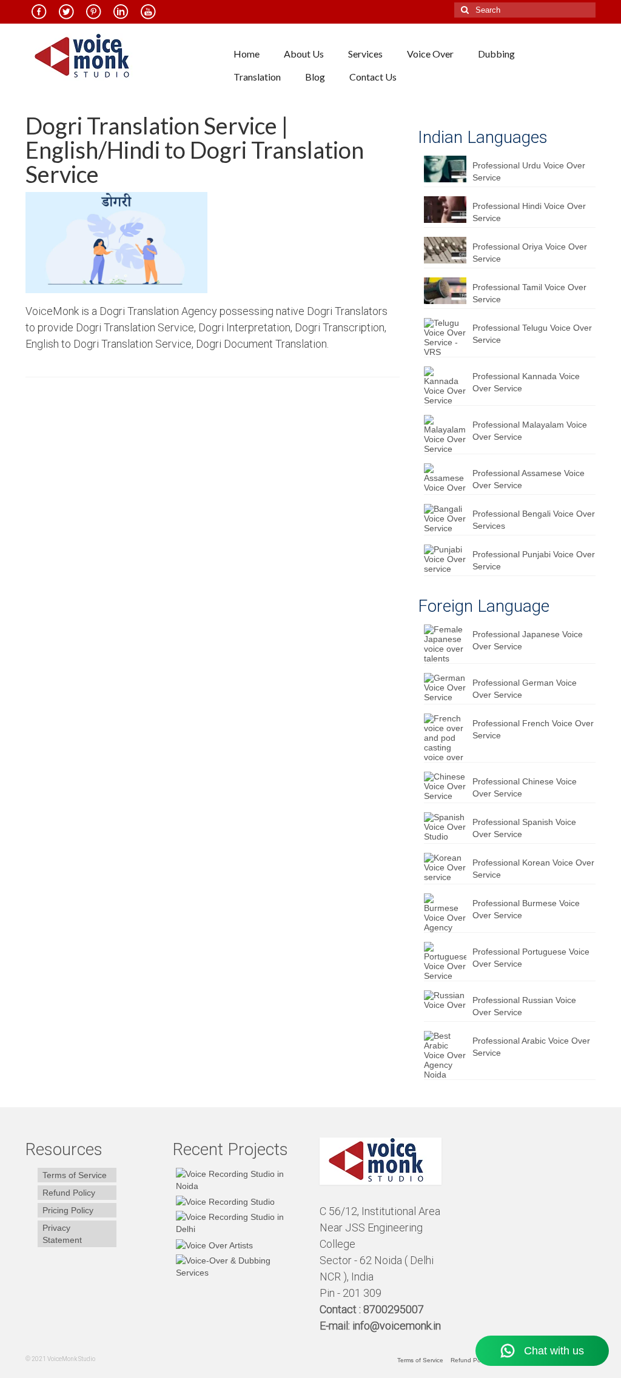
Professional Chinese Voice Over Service (524, 787)
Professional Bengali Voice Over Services (533, 520)
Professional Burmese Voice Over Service (526, 909)
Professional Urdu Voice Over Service (528, 171)
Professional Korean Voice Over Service (533, 868)
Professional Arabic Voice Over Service (531, 1047)
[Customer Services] (237, 1180)
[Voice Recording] (237, 1223)
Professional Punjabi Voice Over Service (533, 560)
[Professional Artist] (224, 1201)
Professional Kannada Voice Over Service (526, 382)
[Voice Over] (237, 1266)
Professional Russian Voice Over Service (524, 1006)
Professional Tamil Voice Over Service (529, 293)
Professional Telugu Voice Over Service (532, 334)
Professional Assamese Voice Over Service (528, 479)
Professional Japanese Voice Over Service (527, 640)
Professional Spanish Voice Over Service (524, 828)
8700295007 (394, 1309)
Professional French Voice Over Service (533, 729)
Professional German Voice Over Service (524, 689)
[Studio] (213, 1244)
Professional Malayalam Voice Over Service (529, 431)
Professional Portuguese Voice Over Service (530, 958)
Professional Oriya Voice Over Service (529, 252)
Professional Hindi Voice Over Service (529, 212)
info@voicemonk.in (396, 1325)
